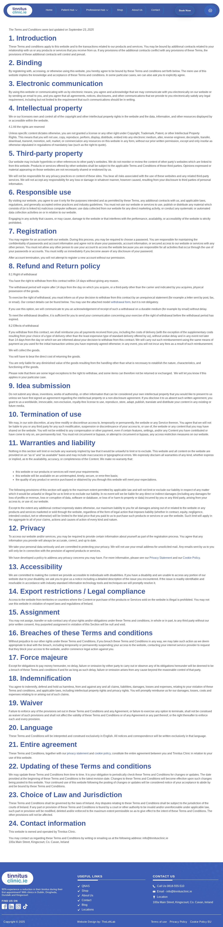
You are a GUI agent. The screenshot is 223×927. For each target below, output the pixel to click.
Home (49, 10)
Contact (155, 10)
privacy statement (78, 753)
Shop (120, 10)
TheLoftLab (108, 921)
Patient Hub (67, 10)
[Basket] (210, 10)
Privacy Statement (160, 557)
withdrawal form (120, 302)
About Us (137, 10)
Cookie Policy (191, 557)
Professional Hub (95, 10)
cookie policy (103, 753)
